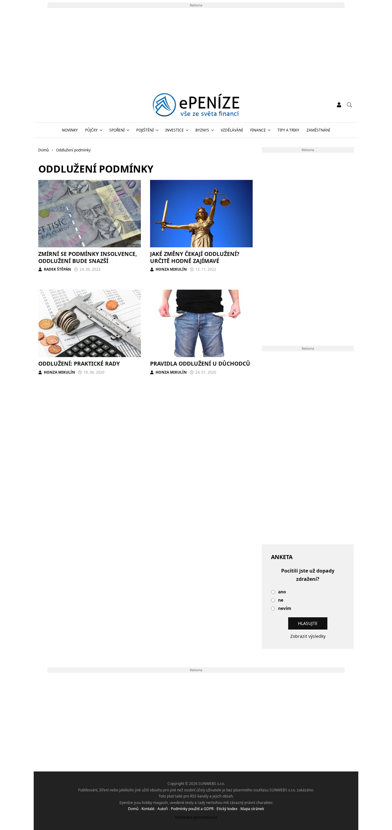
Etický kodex (227, 808)
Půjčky (91, 130)
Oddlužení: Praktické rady (79, 363)
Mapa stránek (252, 808)
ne (280, 600)
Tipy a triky (288, 130)
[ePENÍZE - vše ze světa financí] (196, 104)
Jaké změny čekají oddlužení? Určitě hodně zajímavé (194, 257)
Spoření (117, 130)
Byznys (202, 130)
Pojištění (145, 130)
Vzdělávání (232, 130)
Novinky (70, 130)
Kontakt (147, 808)
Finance (258, 130)
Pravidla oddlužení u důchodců (200, 363)
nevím (284, 608)
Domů (133, 808)
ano (282, 592)
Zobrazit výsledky (308, 636)
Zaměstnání (318, 130)
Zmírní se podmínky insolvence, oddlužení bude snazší (87, 257)
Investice (174, 130)
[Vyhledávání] (349, 105)
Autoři (162, 808)
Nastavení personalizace (196, 817)
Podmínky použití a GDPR (192, 808)
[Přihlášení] (339, 104)
